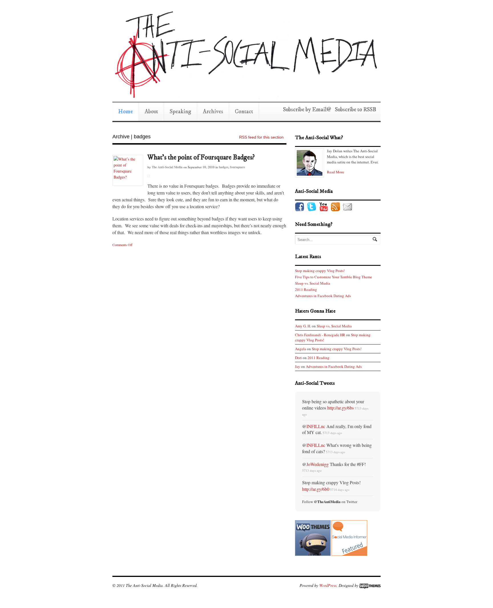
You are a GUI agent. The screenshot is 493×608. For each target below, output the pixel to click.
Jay (297, 366)
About (151, 111)
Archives (213, 111)
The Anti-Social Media (167, 167)
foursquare (237, 167)
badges (223, 167)
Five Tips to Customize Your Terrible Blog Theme (333, 276)
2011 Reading (306, 289)
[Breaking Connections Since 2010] (245, 96)
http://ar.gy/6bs (340, 408)
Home (125, 111)
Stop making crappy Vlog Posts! (320, 270)
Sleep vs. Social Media (312, 283)
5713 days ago (332, 433)
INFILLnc (315, 426)
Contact (244, 111)
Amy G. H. (303, 326)
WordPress (327, 585)
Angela (300, 348)
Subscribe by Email (305, 109)
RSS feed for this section (261, 137)
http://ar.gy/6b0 (315, 489)
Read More (335, 172)
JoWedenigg (317, 464)
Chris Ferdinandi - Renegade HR (320, 334)
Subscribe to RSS (354, 109)
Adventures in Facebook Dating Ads (323, 295)
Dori (298, 357)
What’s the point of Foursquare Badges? (201, 157)
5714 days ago (339, 489)
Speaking (180, 111)
